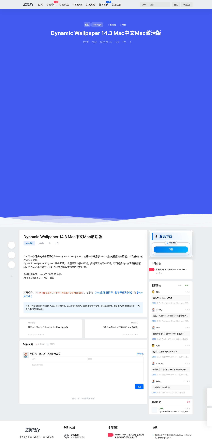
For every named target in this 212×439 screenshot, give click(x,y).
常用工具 (116, 4)
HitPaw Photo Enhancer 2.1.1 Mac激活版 (48, 327)
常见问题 (90, 4)
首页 (40, 4)
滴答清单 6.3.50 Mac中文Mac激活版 (176, 357)
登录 (176, 5)
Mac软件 (51, 3)
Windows (77, 4)
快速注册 (186, 5)
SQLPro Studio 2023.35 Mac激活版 (120, 327)
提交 (139, 387)
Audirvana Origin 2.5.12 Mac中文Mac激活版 (179, 303)
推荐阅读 (103, 3)
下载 (171, 249)
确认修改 (140, 354)
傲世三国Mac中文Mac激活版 (173, 393)
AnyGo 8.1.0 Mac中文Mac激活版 (175, 339)
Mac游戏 (64, 4)
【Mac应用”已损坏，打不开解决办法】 (113, 292)
